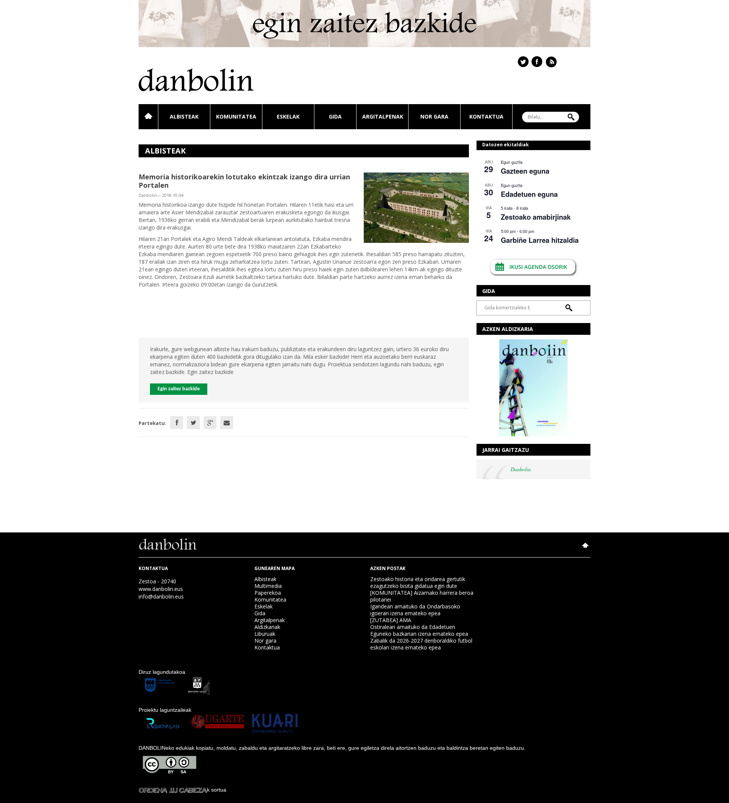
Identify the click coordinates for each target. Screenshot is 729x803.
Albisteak (184, 116)
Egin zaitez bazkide (179, 389)
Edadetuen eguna (529, 194)
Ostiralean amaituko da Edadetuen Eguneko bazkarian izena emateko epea (419, 630)
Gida (335, 116)
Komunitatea (236, 116)
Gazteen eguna (525, 171)
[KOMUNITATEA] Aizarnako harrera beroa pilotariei (421, 596)
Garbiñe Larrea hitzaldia (540, 240)
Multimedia (268, 585)
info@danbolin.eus (161, 596)
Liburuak (264, 633)
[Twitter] (193, 422)
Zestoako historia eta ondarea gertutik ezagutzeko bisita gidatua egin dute (417, 582)
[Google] (210, 422)
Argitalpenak (382, 116)
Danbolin (521, 469)
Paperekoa (267, 592)
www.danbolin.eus (161, 588)
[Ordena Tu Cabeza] (173, 790)
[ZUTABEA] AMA (390, 620)
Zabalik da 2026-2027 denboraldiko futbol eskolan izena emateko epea (421, 644)
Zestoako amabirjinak (536, 217)
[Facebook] (176, 422)
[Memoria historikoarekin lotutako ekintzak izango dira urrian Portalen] (416, 207)
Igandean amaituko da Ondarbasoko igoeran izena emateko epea (415, 610)
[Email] (226, 422)
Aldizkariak (267, 626)
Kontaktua (486, 116)
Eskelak (288, 116)
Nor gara (434, 116)
